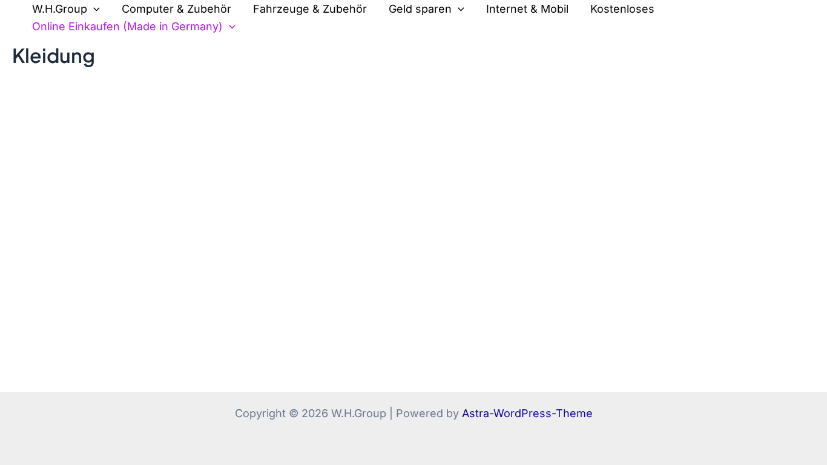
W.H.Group (59, 8)
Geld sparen (420, 8)
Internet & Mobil (527, 8)
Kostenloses (622, 8)
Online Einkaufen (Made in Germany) (127, 26)
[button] (93, 9)
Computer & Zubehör (176, 8)
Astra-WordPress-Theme (527, 413)
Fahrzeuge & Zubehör (310, 8)
